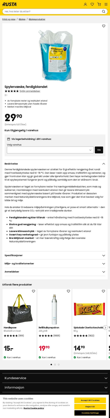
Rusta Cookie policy (34, 408)
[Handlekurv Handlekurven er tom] (99, 4)
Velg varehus (14, 144)
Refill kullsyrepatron (49, 329)
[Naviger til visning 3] (58, 364)
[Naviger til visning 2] (55, 364)
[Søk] (104, 11)
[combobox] (52, 11)
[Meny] (106, 4)
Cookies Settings (90, 413)
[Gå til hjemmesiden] (9, 4)
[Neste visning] (105, 327)
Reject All (90, 406)
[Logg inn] (85, 4)
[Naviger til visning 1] (51, 364)
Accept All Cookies (90, 400)
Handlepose (12, 329)
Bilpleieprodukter (37, 19)
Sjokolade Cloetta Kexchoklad (89, 329)
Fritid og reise (8, 19)
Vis (99, 150)
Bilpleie (22, 19)
